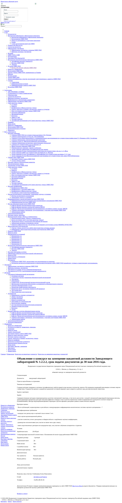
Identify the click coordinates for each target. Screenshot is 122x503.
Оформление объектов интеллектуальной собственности (25, 253)
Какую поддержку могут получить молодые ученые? (27, 220)
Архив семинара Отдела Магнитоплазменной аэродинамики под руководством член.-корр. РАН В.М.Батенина (45, 156)
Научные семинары (14, 133)
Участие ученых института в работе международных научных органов (33, 228)
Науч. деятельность (10, 132)
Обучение (7, 272)
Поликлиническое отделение (17, 128)
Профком (10, 122)
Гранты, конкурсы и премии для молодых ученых (23, 338)
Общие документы (17, 296)
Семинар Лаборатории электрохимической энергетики (28, 140)
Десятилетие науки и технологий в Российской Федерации (29, 221)
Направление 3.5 (16, 242)
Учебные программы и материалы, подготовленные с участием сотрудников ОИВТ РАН (38, 210)
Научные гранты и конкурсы (16, 337)
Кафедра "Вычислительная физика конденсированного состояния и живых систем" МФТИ (39, 208)
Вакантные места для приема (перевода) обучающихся (28, 288)
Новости (14, 106)
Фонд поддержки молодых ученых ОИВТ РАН (25, 111)
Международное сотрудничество (18, 226)
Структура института (14, 47)
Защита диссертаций (14, 332)
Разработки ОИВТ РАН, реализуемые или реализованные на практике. (33, 261)
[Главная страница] (35, 4)
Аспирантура (12, 293)
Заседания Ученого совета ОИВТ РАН (23, 159)
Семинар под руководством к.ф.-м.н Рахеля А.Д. (26, 144)
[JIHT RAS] (3, 24)
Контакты (14, 116)
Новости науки (12, 232)
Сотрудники (8, 90)
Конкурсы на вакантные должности (19, 341)
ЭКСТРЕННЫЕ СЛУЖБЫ (16, 92)
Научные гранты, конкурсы (16, 215)
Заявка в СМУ (15, 117)
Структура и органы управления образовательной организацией (31, 277)
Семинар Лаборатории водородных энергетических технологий (31, 143)
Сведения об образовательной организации (21, 274)
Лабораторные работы (18, 212)
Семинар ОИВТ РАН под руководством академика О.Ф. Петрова (31, 135)
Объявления (8, 324)
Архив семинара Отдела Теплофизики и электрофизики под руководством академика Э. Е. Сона (41, 154)
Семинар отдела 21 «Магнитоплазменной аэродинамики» (29, 141)
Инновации (11, 260)
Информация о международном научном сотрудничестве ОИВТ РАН (32, 229)
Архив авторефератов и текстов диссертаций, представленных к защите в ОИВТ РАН (34, 79)
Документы (7, 264)
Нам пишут (11, 348)
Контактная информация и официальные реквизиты (24, 35)
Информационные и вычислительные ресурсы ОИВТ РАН (26, 199)
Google (13, 42)
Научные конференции (15, 186)
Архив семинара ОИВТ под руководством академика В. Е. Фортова (32, 152)
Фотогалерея (12, 349)
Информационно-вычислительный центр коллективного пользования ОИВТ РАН (36, 200)
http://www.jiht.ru (77, 486)
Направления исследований (16, 234)
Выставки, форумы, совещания (17, 346)
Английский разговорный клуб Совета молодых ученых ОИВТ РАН (32, 120)
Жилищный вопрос (17, 114)
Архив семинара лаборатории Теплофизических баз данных (29, 149)
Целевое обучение (17, 298)
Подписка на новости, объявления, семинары (22, 327)
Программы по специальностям (21, 301)
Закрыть (3, 5)
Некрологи (11, 130)
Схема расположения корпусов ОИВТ (23, 43)
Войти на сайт (5, 22)
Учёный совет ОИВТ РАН (16, 157)
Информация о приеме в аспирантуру (22, 295)
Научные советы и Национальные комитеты (21, 162)
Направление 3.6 (16, 244)
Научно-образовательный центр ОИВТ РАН (21, 204)
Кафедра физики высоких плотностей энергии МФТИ (28, 207)
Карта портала (17, 501)
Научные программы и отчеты (17, 252)
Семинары (11, 329)
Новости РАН (12, 255)
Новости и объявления (15, 69)
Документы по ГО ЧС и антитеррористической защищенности (27, 271)
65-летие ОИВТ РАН (14, 66)
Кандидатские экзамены (18, 303)
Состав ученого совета (18, 160)
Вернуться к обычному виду (9, 1)
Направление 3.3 (16, 239)
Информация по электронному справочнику (21, 100)
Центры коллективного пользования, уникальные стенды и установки (29, 194)
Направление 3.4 (16, 240)
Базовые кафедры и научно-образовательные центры (24, 311)
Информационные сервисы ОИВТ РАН (23, 85)
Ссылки (10, 80)
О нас (6, 32)
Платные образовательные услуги (21, 285)
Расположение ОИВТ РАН (19, 39)
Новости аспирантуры (18, 300)
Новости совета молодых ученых (18, 335)
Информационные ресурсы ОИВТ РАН (23, 202)
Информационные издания (19, 84)
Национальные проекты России (17, 343)
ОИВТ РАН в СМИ (14, 55)
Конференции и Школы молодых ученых (24, 108)
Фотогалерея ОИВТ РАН (15, 71)
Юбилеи (10, 74)
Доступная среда (16, 290)
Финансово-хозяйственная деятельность (23, 287)
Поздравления (12, 56)
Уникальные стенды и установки (21, 197)
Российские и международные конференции (25, 192)
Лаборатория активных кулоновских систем (24, 223)
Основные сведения (17, 276)
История (10, 53)
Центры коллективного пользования (22, 196)
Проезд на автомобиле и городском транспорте (25, 40)
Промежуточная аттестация (19, 306)
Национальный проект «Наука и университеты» (22, 216)
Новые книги (12, 258)
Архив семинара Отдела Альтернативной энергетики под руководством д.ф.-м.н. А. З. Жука (39, 151)
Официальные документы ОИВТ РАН (19, 101)
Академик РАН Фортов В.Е (16, 58)
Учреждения (15, 82)
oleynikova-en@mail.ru (40, 477)
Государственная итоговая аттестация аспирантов (26, 305)
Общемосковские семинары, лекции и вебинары (26, 148)
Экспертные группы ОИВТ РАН (18, 165)
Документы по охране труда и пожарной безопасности (24, 269)
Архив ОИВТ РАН (13, 77)
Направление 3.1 (16, 236)
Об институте (12, 34)
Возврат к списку (22, 493)
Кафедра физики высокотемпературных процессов (26, 205)
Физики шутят (12, 76)
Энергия (14, 64)
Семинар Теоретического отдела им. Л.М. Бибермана (27, 136)
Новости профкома (13, 340)
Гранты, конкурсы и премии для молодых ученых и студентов (30, 109)
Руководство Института (15, 45)
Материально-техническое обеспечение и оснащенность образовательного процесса (37, 284)
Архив (13, 309)
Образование (15, 280)
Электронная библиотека (15, 213)
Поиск (10, 501)
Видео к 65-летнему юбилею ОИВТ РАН (23, 68)
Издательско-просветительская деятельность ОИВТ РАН (25, 59)
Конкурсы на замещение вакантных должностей (53, 354)
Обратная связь (12, 95)
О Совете (14, 104)
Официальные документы (16, 48)
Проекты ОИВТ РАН (14, 231)
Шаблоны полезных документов (21, 51)
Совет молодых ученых (15, 103)
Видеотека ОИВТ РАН (15, 87)
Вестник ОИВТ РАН (17, 63)
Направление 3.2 (16, 237)
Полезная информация (18, 112)
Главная (6, 31)
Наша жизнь (11, 124)
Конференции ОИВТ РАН (19, 188)
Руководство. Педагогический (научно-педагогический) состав (30, 282)
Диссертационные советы (16, 164)
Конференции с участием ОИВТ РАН (22, 189)
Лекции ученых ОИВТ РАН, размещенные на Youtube (24, 72)
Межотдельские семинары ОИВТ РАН (23, 146)
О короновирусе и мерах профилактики (20, 93)
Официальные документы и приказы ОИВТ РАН (26, 50)
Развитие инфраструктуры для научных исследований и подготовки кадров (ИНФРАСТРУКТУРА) (41, 224)
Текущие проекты (16, 119)
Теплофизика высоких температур (21, 61)
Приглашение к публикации (16, 256)
